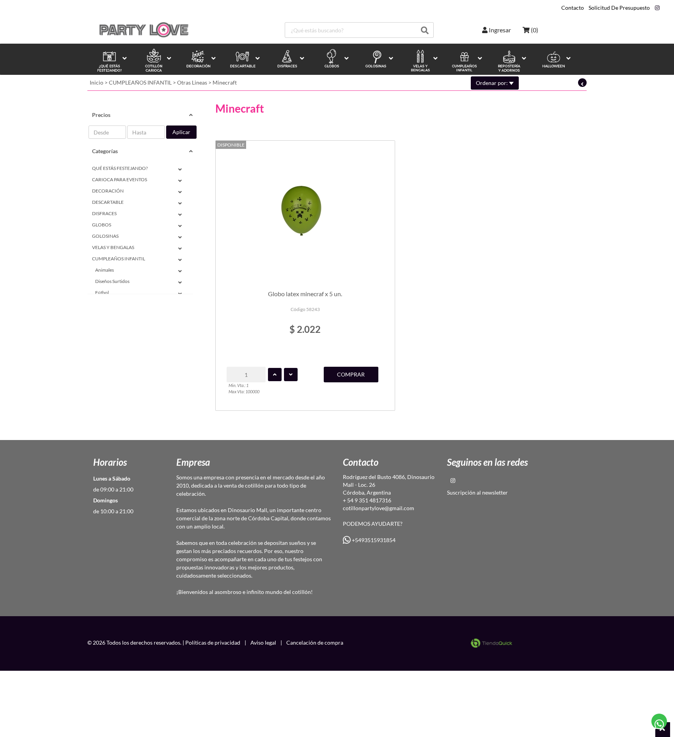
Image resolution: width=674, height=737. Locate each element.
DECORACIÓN (108, 191)
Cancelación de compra (314, 642)
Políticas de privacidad (212, 642)
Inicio (96, 82)
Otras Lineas (192, 82)
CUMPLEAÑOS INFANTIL (140, 82)
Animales (104, 270)
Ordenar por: (492, 83)
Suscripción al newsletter (477, 492)
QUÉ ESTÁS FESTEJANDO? (120, 168)
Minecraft (225, 82)
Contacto (572, 8)
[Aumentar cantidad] (275, 374)
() (534, 30)
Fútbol (102, 292)
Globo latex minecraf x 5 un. (305, 293)
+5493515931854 (373, 540)
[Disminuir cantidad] (291, 374)
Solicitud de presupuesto (619, 8)
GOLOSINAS (105, 236)
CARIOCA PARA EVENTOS (119, 179)
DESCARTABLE (108, 202)
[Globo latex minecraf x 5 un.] (305, 212)
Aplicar (181, 132)
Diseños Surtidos (112, 281)
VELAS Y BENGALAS (113, 247)
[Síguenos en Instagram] (657, 7)
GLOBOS (101, 225)
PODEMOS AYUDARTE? (373, 523)
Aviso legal (263, 642)
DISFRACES (104, 213)
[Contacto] (659, 721)
